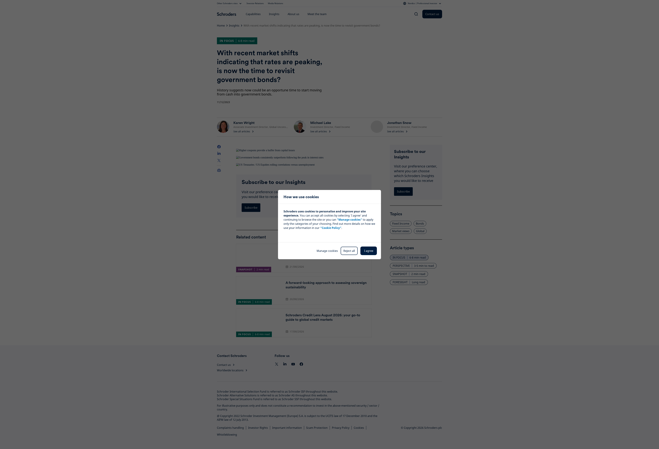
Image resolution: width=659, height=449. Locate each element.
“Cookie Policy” (330, 228)
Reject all (349, 251)
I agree (368, 251)
